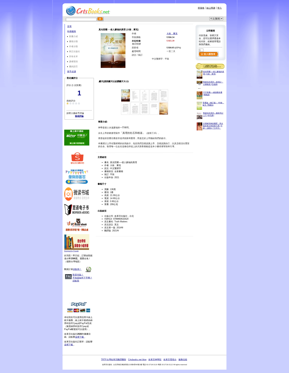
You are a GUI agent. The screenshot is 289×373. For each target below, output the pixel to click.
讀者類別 (73, 61)
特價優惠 (71, 31)
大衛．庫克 (172, 33)
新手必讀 (71, 71)
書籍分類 (73, 41)
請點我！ (77, 269)
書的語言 (73, 66)
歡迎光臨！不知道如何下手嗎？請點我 (82, 277)
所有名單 (73, 56)
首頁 (69, 26)
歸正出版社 (74, 51)
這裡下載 (79, 337)
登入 (219, 8)
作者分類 (73, 46)
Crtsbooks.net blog (137, 359)
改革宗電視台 (169, 359)
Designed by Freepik (71, 251)
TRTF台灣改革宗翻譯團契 (113, 359)
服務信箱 (182, 359)
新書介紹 (73, 36)
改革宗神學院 (154, 359)
